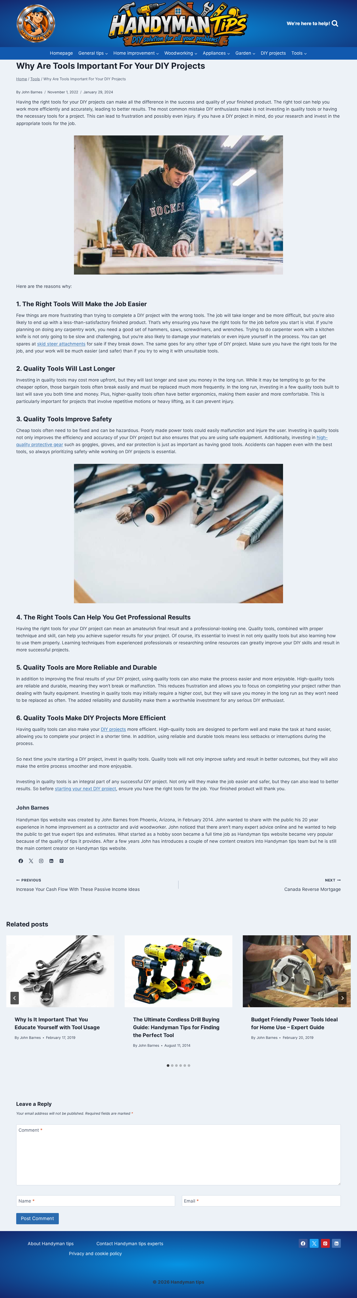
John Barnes (30, 1037)
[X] (314, 1243)
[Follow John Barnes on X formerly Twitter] (30, 860)
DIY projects (273, 53)
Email (191, 1201)
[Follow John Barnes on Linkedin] (51, 860)
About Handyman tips (51, 1243)
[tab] (168, 1065)
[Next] (342, 998)
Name (27, 1201)
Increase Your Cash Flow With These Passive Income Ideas (78, 885)
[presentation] (60, 971)
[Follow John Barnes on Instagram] (41, 860)
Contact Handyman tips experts (129, 1243)
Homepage (61, 53)
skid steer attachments (61, 343)
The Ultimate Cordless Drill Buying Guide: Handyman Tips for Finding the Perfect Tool (176, 1027)
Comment (31, 1130)
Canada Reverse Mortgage (312, 885)
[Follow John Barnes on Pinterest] (61, 860)
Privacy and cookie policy (95, 1253)
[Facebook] (303, 1243)
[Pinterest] (325, 1243)
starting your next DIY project (85, 788)
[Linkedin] (336, 1243)
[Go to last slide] (14, 998)
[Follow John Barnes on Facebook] (20, 860)
